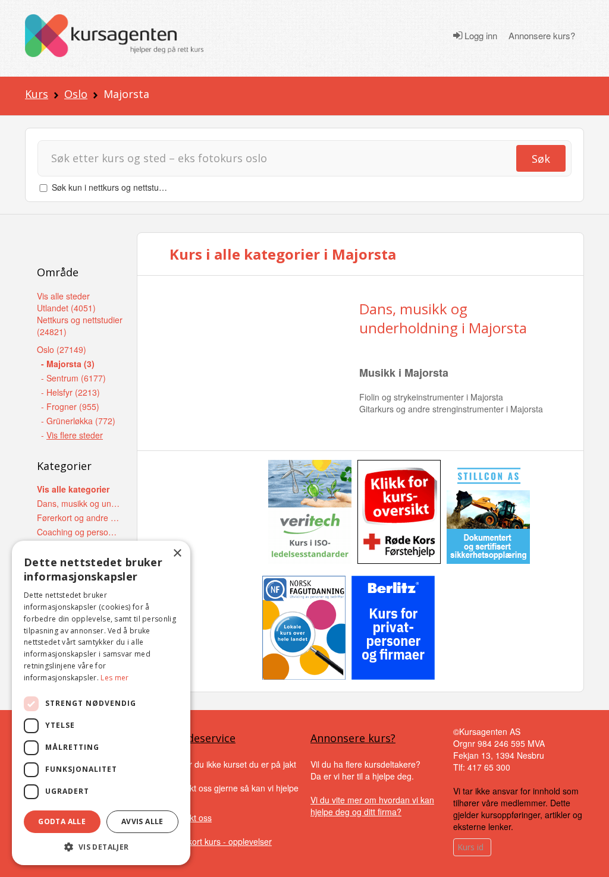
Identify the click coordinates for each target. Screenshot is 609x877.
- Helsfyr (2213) (70, 392)
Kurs (36, 94)
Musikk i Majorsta (403, 372)
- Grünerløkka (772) (78, 421)
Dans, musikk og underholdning (79, 503)
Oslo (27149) (61, 349)
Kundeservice (202, 738)
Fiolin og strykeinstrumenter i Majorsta (431, 397)
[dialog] (101, 703)
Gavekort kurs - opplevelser (220, 841)
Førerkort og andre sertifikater (79, 517)
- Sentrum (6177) (73, 378)
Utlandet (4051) (66, 308)
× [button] (176, 553)
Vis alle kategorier (73, 489)
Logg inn (479, 36)
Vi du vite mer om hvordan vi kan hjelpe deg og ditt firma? (372, 806)
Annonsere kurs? (541, 36)
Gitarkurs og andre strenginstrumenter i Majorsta (451, 409)
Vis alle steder (63, 296)
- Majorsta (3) (68, 364)
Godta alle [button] (62, 821)
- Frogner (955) (70, 406)
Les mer (114, 678)
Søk (541, 159)
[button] (101, 847)
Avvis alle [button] (142, 821)
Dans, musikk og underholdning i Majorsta (443, 318)
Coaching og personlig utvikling (79, 532)
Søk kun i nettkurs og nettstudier (112, 187)
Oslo (75, 94)
